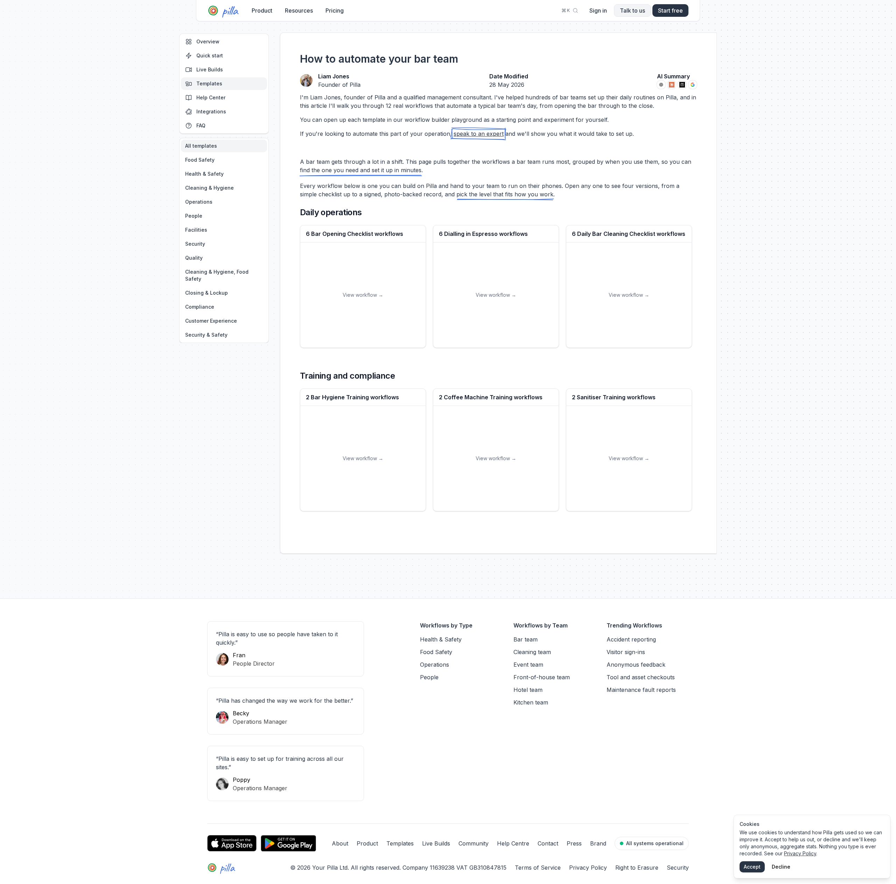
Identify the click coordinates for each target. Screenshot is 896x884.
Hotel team (527, 689)
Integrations (211, 111)
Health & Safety (204, 174)
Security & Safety (206, 335)
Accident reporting (631, 639)
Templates (209, 83)
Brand (598, 843)
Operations (198, 202)
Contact (548, 843)
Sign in (598, 10)
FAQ (200, 125)
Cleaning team (532, 651)
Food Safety (200, 160)
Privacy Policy (588, 867)
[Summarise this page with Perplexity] (682, 84)
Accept (752, 867)
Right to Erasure (636, 867)
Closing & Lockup (206, 293)
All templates (201, 146)
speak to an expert (479, 133)
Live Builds (209, 69)
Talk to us (632, 10)
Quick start (209, 55)
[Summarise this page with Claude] (671, 84)
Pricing (335, 10)
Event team (528, 664)
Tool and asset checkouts (641, 677)
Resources (299, 10)
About (340, 843)
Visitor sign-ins (626, 651)
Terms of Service (538, 867)
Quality (194, 258)
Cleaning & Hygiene (209, 188)
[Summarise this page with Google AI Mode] (692, 84)
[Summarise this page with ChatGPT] (661, 84)
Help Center (210, 97)
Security (195, 244)
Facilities (196, 230)
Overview (207, 41)
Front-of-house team (541, 677)
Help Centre (513, 843)
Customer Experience (211, 321)
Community (473, 843)
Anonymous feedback (636, 664)
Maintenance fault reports (641, 689)
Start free (670, 10)
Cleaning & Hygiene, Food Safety (216, 275)
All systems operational (655, 843)
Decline (781, 867)
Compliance (199, 307)
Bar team (525, 639)
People (193, 216)
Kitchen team (530, 702)
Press (574, 843)
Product (262, 10)
